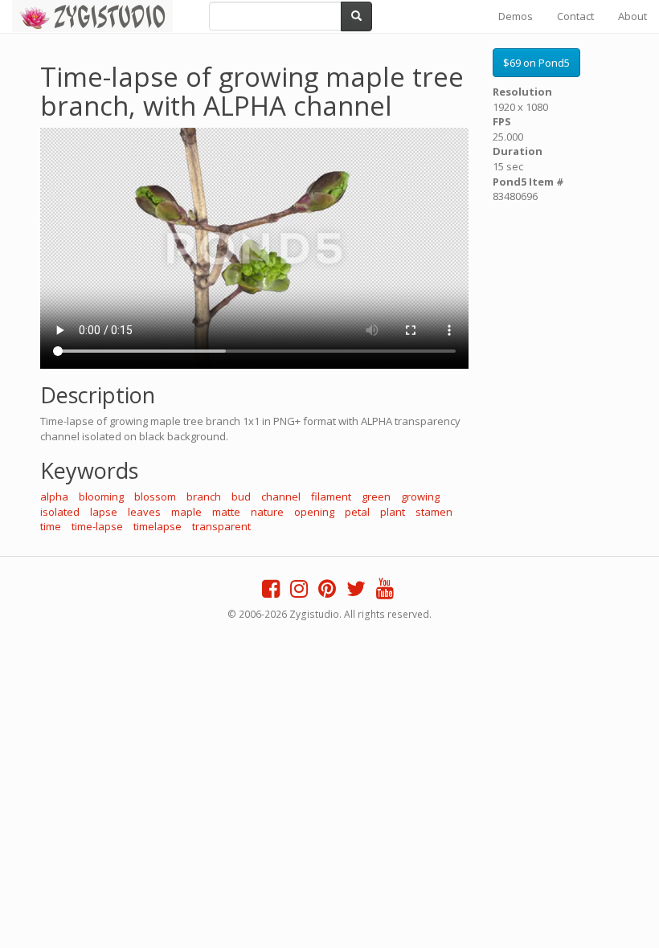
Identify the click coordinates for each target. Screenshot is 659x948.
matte (226, 512)
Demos (515, 16)
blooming (101, 496)
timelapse (157, 526)
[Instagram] (299, 592)
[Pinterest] (327, 592)
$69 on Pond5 (536, 62)
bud (241, 496)
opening (314, 512)
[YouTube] (385, 592)
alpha (54, 496)
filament (331, 496)
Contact (575, 16)
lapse (103, 512)
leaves (144, 512)
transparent (221, 526)
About (632, 16)
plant (392, 512)
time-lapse (97, 526)
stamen (433, 512)
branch (203, 496)
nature (267, 512)
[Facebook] (271, 592)
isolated (60, 512)
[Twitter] (356, 592)
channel (281, 496)
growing (420, 496)
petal (357, 512)
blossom (155, 496)
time (50, 526)
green (376, 496)
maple (186, 512)
